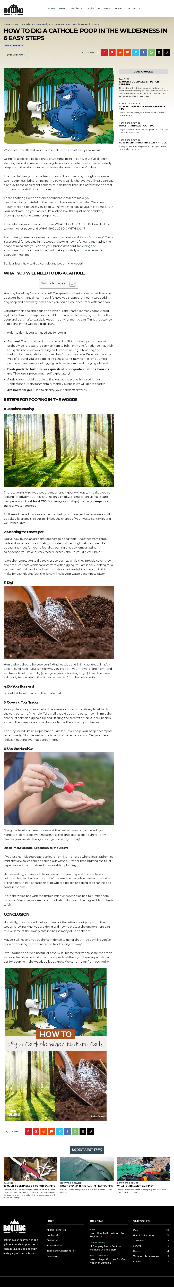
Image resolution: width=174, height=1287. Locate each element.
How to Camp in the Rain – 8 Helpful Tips (142, 107)
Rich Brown (17, 54)
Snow (92, 1229)
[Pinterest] (104, 52)
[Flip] (112, 52)
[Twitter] (135, 52)
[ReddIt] (120, 52)
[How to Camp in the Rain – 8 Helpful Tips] (87, 1169)
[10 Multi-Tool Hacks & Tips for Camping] (30, 1169)
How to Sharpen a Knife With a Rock (143, 142)
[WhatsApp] (151, 52)
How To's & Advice (23, 24)
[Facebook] (143, 52)
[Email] (159, 52)
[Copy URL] (166, 52)
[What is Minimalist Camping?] (143, 1169)
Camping (124, 79)
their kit (66, 350)
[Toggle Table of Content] (71, 284)
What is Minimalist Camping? (137, 125)
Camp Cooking (97, 1242)
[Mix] (127, 52)
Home (7, 24)
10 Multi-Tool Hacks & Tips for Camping (139, 83)
